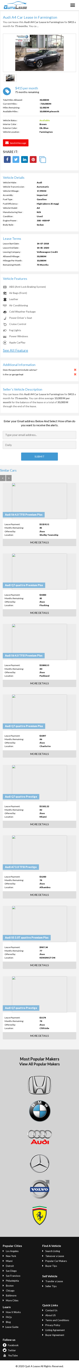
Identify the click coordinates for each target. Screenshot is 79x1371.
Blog (8, 1322)
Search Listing (52, 1251)
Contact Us (51, 1310)
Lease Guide (11, 1326)
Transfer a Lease (54, 1281)
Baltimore (10, 1295)
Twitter (11, 1350)
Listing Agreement (55, 1330)
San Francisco (12, 1275)
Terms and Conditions (57, 1320)
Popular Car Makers (56, 1261)
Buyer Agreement (54, 1335)
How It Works (13, 1312)
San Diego (11, 1270)
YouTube (13, 1355)
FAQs (8, 1317)
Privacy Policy (52, 1325)
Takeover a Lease (54, 1256)
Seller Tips (51, 1286)
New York (10, 1256)
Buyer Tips (51, 1265)
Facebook (13, 1345)
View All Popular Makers (39, 1064)
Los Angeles (12, 1251)
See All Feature (15, 350)
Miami (8, 1261)
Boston (9, 1285)
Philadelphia (12, 1280)
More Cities (11, 1300)
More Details (39, 542)
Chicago (10, 1290)
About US (50, 1315)
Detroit (9, 1265)
